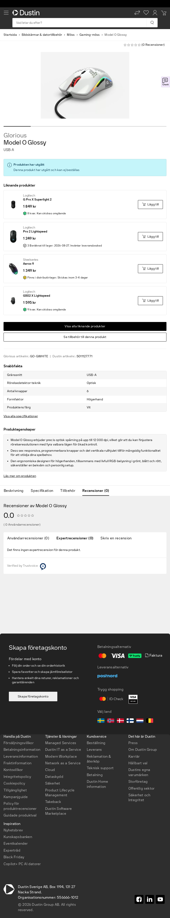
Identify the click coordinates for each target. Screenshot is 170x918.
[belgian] (149, 721)
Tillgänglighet (15, 790)
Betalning (95, 775)
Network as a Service (63, 763)
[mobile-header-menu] (6, 12)
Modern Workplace (61, 756)
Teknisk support (100, 768)
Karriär (134, 756)
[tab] (15, 491)
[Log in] (155, 12)
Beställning (96, 743)
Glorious (15, 135)
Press (133, 743)
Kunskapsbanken (18, 837)
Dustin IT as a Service (63, 749)
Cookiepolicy (14, 783)
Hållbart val (137, 763)
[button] (137, 12)
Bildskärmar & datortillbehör (42, 35)
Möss (71, 35)
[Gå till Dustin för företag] (26, 12)
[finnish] (130, 721)
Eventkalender (16, 843)
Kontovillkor (13, 770)
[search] (152, 22)
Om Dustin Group (142, 749)
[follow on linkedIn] (149, 899)
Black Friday (14, 857)
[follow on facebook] (139, 899)
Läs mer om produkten (20, 476)
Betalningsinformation (22, 749)
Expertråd (12, 850)
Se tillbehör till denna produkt (85, 337)
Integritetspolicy (17, 777)
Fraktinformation (17, 763)
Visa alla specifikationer (21, 416)
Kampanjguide (16, 797)
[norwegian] (110, 721)
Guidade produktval (20, 815)
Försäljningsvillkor (19, 743)
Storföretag (138, 781)
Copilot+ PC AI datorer (22, 864)
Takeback (53, 802)
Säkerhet (52, 783)
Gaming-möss (89, 35)
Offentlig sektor (141, 788)
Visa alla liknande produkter (85, 326)
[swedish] (100, 721)
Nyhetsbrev (13, 830)
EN (13, 707)
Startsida (10, 35)
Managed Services (60, 743)
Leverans (94, 749)
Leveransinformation (21, 756)
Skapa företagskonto (33, 696)
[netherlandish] (139, 721)
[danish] (120, 721)
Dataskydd (54, 777)
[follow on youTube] (160, 899)
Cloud (50, 770)
